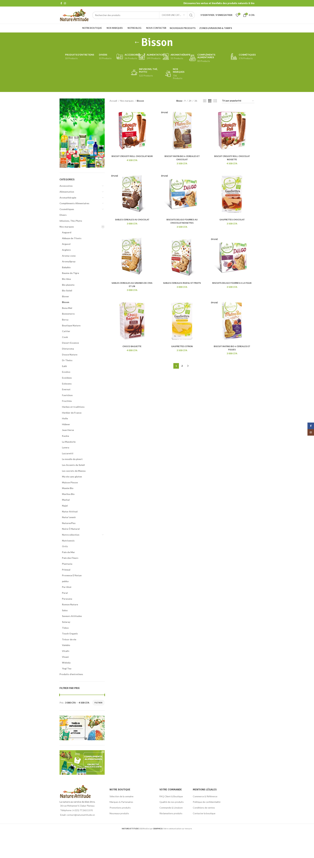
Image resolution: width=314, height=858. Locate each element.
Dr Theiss (67, 360)
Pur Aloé (66, 587)
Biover (65, 296)
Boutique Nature (71, 325)
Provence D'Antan (72, 575)
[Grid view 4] (215, 101)
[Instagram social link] (65, 3)
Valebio (66, 645)
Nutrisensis (68, 540)
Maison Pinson (70, 482)
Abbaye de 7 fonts (71, 238)
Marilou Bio (68, 494)
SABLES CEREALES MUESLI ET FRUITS (182, 283)
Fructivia (67, 401)
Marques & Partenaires (121, 802)
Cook (65, 337)
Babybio (66, 267)
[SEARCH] (191, 15)
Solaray (66, 622)
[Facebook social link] (61, 3)
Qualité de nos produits (171, 802)
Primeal (66, 569)
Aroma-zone (69, 255)
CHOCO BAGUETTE (131, 346)
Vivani (65, 656)
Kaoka (65, 435)
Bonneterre (68, 313)
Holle (65, 418)
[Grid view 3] (209, 101)
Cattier (66, 331)
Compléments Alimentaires (74, 203)
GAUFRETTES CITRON (182, 346)
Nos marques (67, 226)
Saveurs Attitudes (72, 616)
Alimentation (67, 191)
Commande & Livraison (171, 807)
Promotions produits (120, 807)
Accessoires (66, 185)
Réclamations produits (170, 813)
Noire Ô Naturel (71, 528)
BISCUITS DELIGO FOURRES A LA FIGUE (232, 283)
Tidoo (65, 627)
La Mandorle (69, 441)
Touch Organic (70, 633)
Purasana (67, 598)
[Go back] (137, 42)
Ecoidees (67, 377)
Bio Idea (66, 279)
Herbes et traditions (73, 406)
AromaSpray (68, 261)
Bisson (65, 302)
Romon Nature (70, 604)
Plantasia (67, 563)
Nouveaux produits (119, 813)
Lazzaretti (67, 453)
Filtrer (98, 702)
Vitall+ (66, 651)
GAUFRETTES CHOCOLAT (231, 219)
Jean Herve (68, 430)
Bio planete (68, 284)
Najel (65, 505)
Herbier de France (71, 412)
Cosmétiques (67, 209)
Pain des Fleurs (70, 557)
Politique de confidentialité (206, 802)
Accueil (114, 100)
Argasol (66, 244)
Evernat (66, 389)
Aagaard (66, 232)
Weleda (66, 662)
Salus (65, 610)
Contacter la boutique (204, 813)
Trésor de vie (69, 639)
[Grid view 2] (204, 101)
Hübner (66, 424)
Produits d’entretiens (71, 674)
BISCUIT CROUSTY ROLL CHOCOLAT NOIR (132, 156)
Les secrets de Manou (74, 470)
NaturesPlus (69, 523)
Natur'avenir (69, 517)
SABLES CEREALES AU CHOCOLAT (132, 219)
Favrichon (67, 395)
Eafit (64, 366)
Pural (65, 592)
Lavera (65, 447)
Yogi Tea (66, 668)
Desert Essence (70, 342)
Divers (63, 214)
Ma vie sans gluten (72, 476)
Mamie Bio (67, 488)
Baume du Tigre (70, 273)
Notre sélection (70, 534)
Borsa (65, 319)
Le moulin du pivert (72, 459)
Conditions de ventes (204, 807)
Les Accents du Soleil (73, 465)
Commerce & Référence (205, 796)
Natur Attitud (70, 511)
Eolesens (67, 383)
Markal (66, 499)
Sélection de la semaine (121, 796)
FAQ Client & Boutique (171, 796)
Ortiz (65, 546)
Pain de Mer (68, 552)
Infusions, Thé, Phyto (71, 220)
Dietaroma (68, 348)
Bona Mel (67, 308)
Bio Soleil (67, 290)
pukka (65, 581)
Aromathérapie (68, 197)
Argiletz (66, 249)
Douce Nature (69, 354)
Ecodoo (66, 371)
